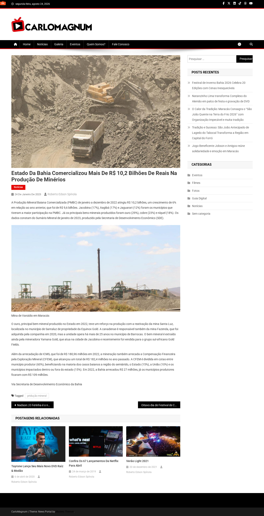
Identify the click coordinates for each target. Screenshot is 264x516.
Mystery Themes (65, 511)
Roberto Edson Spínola (62, 194)
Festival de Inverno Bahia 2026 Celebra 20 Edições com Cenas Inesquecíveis (218, 85)
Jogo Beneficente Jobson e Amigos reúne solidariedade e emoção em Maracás (218, 148)
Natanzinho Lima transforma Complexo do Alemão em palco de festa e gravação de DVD (221, 98)
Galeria (58, 44)
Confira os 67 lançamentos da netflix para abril (93, 463)
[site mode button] (241, 44)
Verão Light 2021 (137, 461)
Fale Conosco (120, 44)
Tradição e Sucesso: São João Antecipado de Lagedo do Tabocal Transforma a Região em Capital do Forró (220, 133)
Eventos (75, 44)
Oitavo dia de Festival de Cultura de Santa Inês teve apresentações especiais (160, 405)
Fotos (195, 190)
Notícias (42, 44)
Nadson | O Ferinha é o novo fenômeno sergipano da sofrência (35, 405)
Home (27, 44)
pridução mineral (37, 395)
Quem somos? (96, 44)
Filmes (196, 182)
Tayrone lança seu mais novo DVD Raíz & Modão (37, 468)
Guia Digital (199, 198)
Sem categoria (201, 213)
